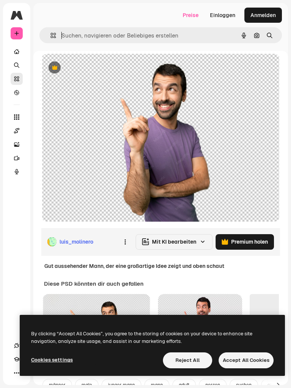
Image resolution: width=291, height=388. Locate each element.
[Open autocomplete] (50, 35)
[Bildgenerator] (17, 144)
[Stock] (17, 79)
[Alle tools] (17, 117)
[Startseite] (17, 51)
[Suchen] (17, 65)
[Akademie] (17, 359)
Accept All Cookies (246, 360)
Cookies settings (52, 360)
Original (89, 68)
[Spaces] (17, 131)
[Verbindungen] (17, 346)
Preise (191, 15)
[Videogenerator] (17, 158)
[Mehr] (17, 373)
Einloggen (222, 15)
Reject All (187, 360)
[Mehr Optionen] (125, 241)
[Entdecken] (17, 92)
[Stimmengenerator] (17, 172)
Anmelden (263, 15)
